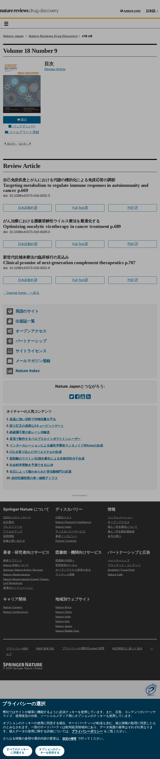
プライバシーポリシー (87, 731)
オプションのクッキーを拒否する (50, 751)
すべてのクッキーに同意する (17, 751)
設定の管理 (69, 738)
